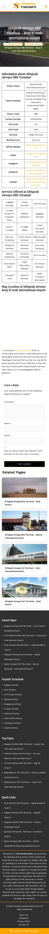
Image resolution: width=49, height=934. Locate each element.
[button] (46, 6)
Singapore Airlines (12, 704)
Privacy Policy (23, 921)
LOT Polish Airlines (13, 694)
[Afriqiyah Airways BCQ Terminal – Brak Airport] (24, 487)
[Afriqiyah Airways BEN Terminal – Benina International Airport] (24, 521)
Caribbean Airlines (12, 723)
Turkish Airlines (11, 709)
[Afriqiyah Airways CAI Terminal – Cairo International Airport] (24, 554)
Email (7, 435)
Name (7, 423)
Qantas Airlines (11, 699)
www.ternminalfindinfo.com (26, 906)
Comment (9, 402)
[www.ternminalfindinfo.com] (24, 5)
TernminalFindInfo (13, 44)
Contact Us (23, 924)
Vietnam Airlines (11, 713)
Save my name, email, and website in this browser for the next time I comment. (23, 452)
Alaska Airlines (11, 728)
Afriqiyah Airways (34, 44)
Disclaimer (24, 918)
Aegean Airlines (11, 685)
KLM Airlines (10, 690)
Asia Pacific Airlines (13, 718)
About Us (23, 915)
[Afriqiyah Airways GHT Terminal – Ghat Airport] (24, 587)
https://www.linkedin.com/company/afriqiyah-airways (36, 182)
